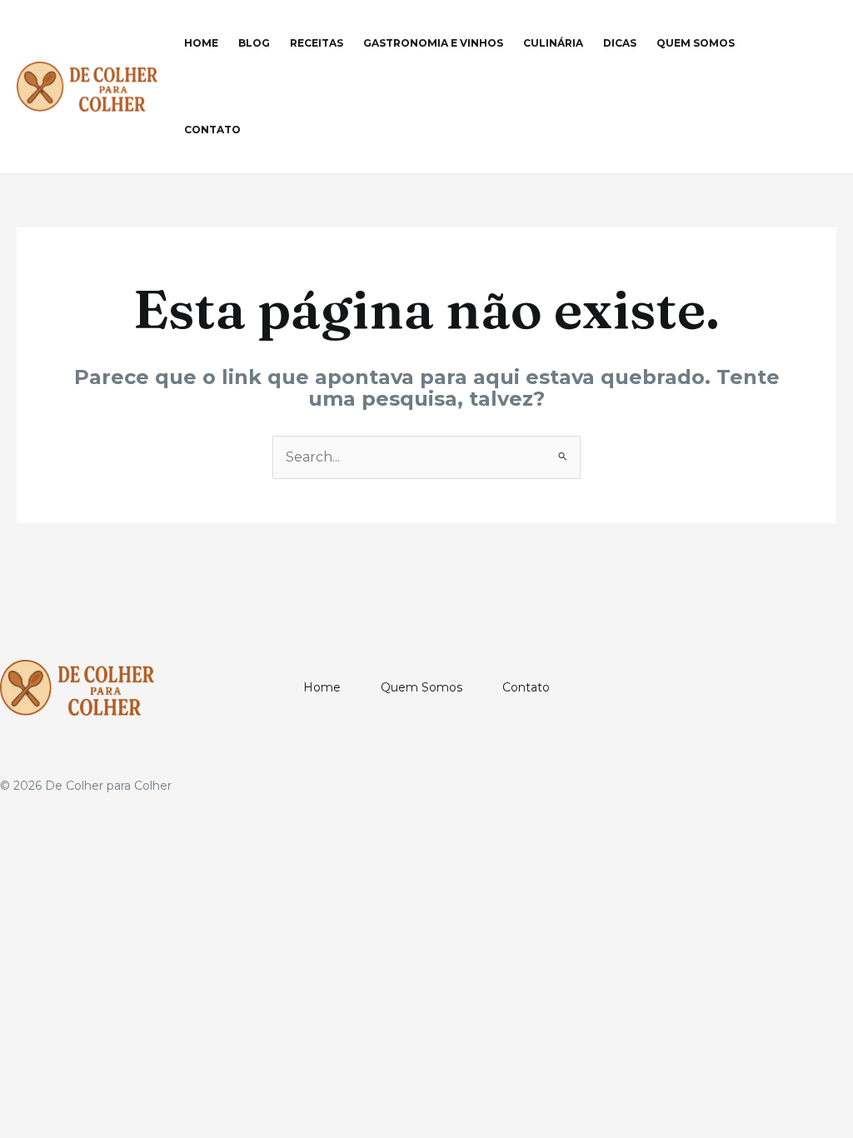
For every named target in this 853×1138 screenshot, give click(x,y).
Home (201, 43)
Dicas (619, 43)
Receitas (316, 43)
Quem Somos (695, 43)
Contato (212, 129)
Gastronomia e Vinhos (433, 43)
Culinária (553, 43)
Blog (254, 43)
